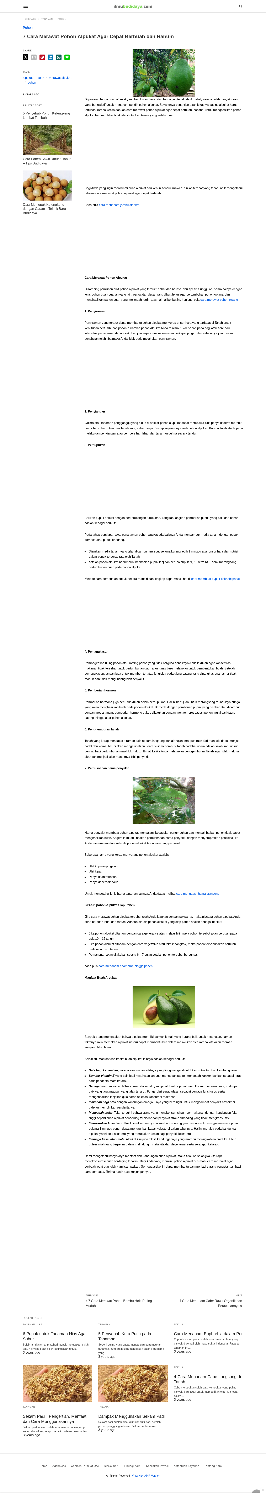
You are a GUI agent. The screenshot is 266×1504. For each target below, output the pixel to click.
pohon (32, 82)
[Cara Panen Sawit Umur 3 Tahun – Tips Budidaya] (47, 140)
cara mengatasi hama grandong (197, 893)
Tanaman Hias (32, 1324)
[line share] (67, 57)
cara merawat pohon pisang (219, 299)
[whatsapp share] (59, 57)
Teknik (178, 1324)
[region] (164, 153)
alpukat (28, 77)
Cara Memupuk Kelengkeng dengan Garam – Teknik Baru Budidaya (44, 209)
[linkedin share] (50, 57)
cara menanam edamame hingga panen (126, 966)
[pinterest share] (42, 57)
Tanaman (47, 19)
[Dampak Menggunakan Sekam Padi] (132, 1383)
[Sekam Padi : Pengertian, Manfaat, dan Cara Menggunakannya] (57, 1383)
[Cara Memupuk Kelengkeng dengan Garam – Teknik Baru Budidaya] (47, 185)
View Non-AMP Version (146, 1475)
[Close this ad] (263, 1490)
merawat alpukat (60, 77)
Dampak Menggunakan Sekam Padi (131, 1416)
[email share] (34, 57)
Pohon (62, 19)
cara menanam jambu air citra (119, 205)
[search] (240, 6)
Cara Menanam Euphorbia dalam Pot (208, 1333)
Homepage (30, 19)
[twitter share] (25, 57)
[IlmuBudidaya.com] (133, 6)
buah (40, 77)
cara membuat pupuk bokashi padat (215, 578)
